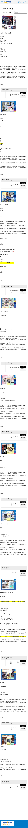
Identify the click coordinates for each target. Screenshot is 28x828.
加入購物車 (23, 93)
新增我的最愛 (23, 96)
